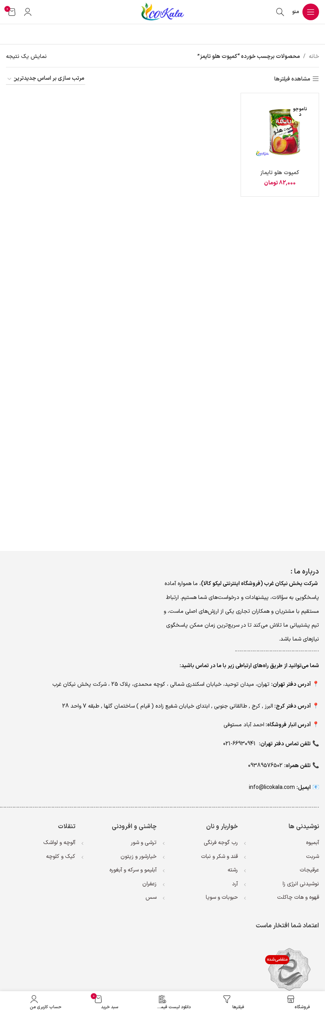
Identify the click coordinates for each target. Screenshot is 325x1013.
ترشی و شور (144, 842)
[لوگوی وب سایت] (162, 12)
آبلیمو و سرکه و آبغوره (133, 870)
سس (151, 897)
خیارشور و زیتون (138, 856)
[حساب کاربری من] (28, 12)
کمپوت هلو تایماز (279, 173)
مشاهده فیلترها (292, 79)
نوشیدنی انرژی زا (301, 884)
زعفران (149, 884)
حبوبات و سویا (222, 897)
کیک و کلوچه (60, 856)
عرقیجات (309, 870)
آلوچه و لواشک (59, 842)
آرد (235, 884)
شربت (312, 856)
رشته (233, 870)
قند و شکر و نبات (219, 856)
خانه (314, 56)
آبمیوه (312, 842)
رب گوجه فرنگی (221, 842)
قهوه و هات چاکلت (298, 897)
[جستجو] (280, 12)
